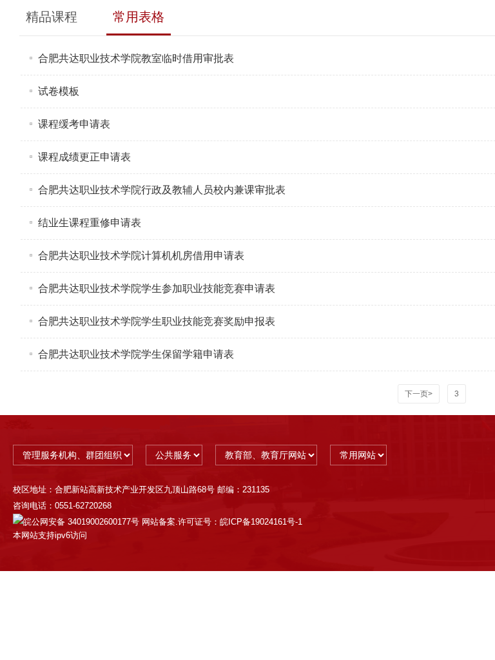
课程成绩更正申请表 (84, 156)
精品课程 (51, 17)
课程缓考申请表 (74, 124)
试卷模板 (58, 91)
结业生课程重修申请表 (89, 222)
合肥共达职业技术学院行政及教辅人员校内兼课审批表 (162, 189)
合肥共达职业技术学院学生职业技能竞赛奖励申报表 (156, 321)
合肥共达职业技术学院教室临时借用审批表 (136, 58)
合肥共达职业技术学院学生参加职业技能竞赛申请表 (156, 288)
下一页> (418, 393)
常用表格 (138, 17)
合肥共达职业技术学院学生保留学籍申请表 (136, 354)
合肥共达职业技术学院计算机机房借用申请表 (141, 255)
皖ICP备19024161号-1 (261, 522)
